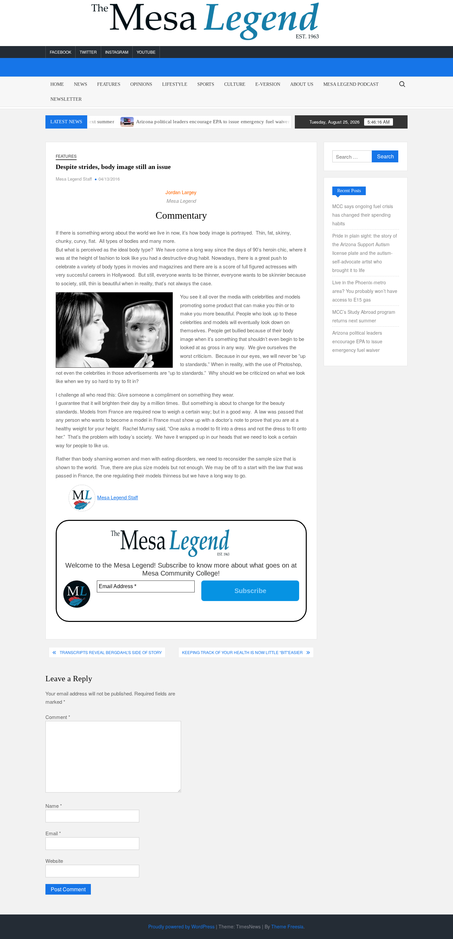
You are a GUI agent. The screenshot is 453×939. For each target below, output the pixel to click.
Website (54, 860)
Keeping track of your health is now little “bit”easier (242, 652)
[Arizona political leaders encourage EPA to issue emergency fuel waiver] (111, 121)
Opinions (141, 84)
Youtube (146, 52)
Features (108, 84)
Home (57, 84)
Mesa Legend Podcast (351, 84)
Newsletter (66, 99)
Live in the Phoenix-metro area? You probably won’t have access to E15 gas (364, 291)
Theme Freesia (287, 926)
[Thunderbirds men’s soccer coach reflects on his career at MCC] (286, 121)
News (80, 84)
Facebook (60, 52)
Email (53, 833)
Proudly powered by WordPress (181, 926)
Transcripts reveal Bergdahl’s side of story (111, 652)
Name (53, 805)
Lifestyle (174, 84)
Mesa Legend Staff (74, 179)
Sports (205, 84)
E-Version (267, 84)
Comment (57, 716)
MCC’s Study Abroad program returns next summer (363, 316)
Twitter (88, 52)
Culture (234, 84)
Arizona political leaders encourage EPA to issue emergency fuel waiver (196, 121)
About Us (301, 84)
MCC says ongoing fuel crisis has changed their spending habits (362, 215)
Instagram (116, 52)
